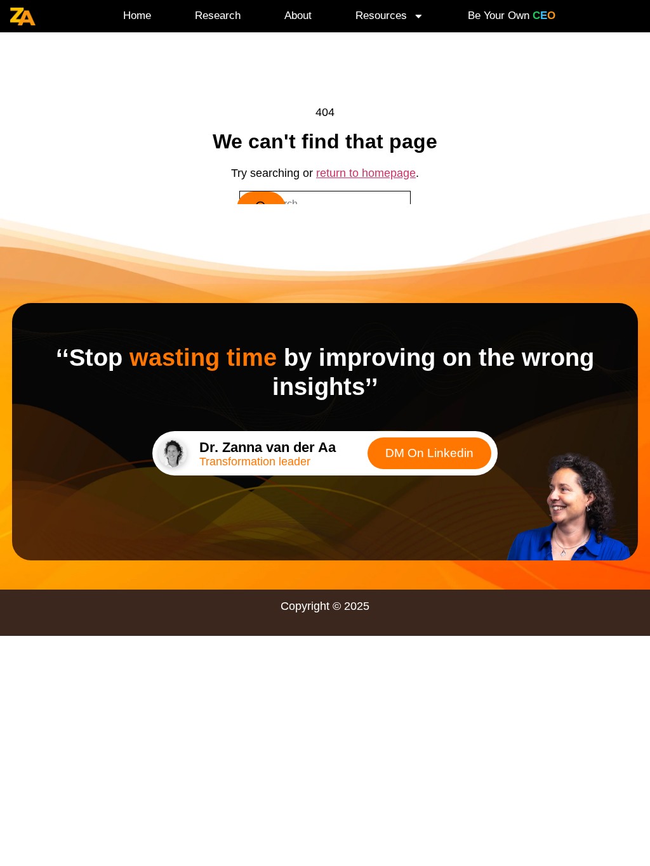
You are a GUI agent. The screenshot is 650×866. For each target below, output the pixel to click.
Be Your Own (511, 16)
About (298, 16)
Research (218, 16)
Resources (381, 16)
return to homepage (366, 172)
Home (137, 16)
